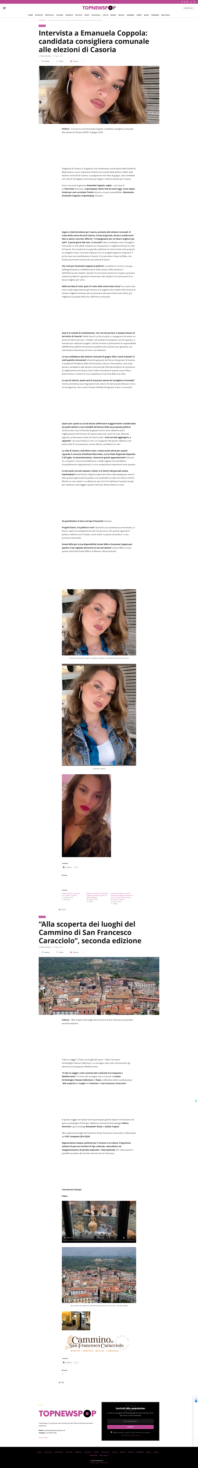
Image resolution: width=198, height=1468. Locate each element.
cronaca (69, 15)
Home (30, 15)
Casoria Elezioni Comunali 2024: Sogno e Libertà (71, 894)
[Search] (194, 2)
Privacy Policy (43, 1437)
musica (121, 15)
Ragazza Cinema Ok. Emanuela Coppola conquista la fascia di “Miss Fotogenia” (97, 895)
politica (78, 15)
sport (86, 15)
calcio (105, 15)
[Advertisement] (99, 151)
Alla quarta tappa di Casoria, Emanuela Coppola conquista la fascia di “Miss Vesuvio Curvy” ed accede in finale (122, 896)
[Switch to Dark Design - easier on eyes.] (191, 2)
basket (113, 15)
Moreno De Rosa (46, 56)
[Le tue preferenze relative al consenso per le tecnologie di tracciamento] (196, 1101)
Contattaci (188, 8)
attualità (39, 15)
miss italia (165, 15)
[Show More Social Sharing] (84, 61)
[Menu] (4, 8)
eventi (139, 15)
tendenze (155, 15)
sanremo (130, 15)
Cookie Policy (104, 1463)
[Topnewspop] (99, 8)
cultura (59, 15)
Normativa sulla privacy (130, 1435)
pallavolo (96, 15)
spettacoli (49, 15)
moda (146, 15)
